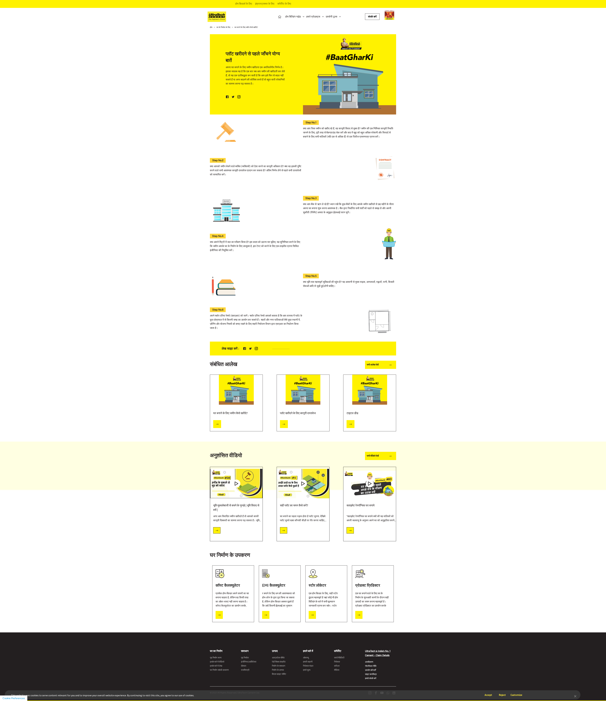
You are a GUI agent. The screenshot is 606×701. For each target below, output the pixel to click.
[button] (575, 696)
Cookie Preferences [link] (14, 698)
